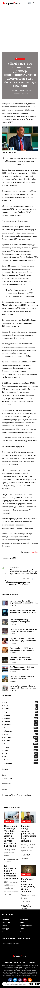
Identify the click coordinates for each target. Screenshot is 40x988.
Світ (20, 753)
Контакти (23, 962)
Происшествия (20, 744)
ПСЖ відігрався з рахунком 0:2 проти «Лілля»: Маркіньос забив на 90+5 (23, 631)
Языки (22, 932)
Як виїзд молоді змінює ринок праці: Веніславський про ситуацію (28, 833)
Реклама (32, 962)
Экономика (20, 59)
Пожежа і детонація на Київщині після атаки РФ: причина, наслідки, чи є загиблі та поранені (24, 660)
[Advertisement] (20, 28)
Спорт (20, 757)
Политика (20, 737)
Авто (20, 702)
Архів (16, 962)
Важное (20, 709)
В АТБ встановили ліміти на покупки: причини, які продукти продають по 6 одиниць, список (22, 670)
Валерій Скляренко (27, 906)
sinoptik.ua (26, 795)
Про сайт (8, 962)
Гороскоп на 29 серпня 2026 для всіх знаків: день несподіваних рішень (22, 678)
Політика (20, 741)
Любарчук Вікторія (27, 855)
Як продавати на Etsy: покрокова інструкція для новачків (11, 872)
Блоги (20, 705)
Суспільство (20, 760)
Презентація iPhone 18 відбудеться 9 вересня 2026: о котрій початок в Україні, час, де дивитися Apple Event (23, 604)
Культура (20, 725)
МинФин (34, 552)
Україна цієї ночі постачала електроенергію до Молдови (28, 885)
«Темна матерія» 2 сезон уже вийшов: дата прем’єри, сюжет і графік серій (24, 612)
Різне (20, 750)
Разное (20, 747)
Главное (20, 715)
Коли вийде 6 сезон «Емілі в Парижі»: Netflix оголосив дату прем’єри (23, 688)
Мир (20, 728)
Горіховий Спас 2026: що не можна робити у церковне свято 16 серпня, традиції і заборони (22, 651)
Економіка (20, 721)
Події (20, 734)
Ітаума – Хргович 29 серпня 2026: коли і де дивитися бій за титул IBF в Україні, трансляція (23, 641)
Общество (20, 731)
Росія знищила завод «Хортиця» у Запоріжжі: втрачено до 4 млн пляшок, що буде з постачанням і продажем (24, 623)
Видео (20, 712)
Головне (20, 718)
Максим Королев (18, 90)
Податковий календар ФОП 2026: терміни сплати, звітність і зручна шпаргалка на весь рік (11, 836)
